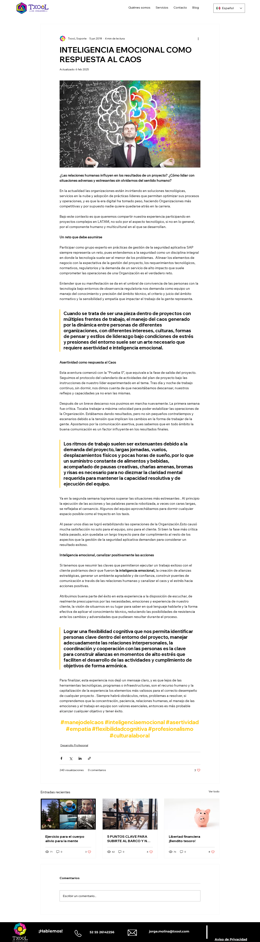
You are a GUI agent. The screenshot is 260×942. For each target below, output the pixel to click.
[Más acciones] (198, 38)
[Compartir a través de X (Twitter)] (71, 758)
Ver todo (214, 791)
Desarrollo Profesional (74, 745)
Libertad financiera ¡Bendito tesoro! (184, 838)
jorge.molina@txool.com (169, 931)
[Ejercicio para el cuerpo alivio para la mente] (68, 814)
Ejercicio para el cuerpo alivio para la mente (64, 838)
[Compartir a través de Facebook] (61, 758)
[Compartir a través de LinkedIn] (80, 758)
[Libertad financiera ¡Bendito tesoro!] (191, 814)
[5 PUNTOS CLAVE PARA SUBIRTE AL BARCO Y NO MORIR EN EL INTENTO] (130, 814)
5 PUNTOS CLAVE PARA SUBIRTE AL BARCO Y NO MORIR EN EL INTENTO (128, 838)
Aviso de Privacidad (231, 939)
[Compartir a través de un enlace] (89, 758)
